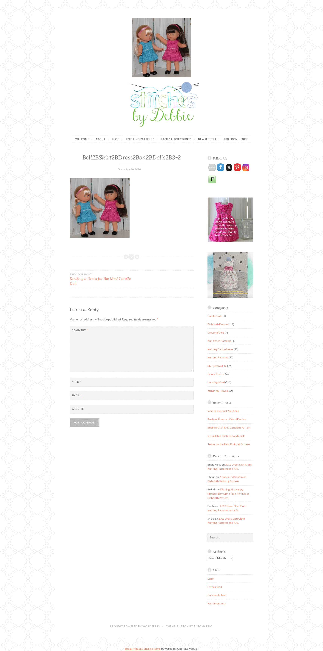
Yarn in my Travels (217, 390)
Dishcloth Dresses (218, 324)
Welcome (82, 139)
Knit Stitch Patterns (219, 340)
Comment (80, 330)
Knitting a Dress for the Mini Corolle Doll (100, 279)
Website (78, 408)
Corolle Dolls (214, 315)
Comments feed (216, 595)
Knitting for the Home (220, 349)
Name (76, 381)
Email (77, 395)
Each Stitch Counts (176, 139)
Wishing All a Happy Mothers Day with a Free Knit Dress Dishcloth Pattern (228, 493)
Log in (210, 578)
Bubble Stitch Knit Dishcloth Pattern (228, 427)
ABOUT (100, 139)
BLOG (115, 139)
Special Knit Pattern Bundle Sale (226, 435)
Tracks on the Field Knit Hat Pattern (228, 444)
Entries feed (214, 586)
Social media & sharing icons (143, 648)
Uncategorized (216, 382)
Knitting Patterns (140, 139)
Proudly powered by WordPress (135, 626)
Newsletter (207, 139)
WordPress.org (216, 603)
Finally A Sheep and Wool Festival (226, 419)
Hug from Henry (235, 139)
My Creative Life (217, 365)
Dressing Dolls (215, 332)
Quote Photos (215, 374)
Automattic (203, 626)
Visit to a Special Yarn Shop (223, 410)
